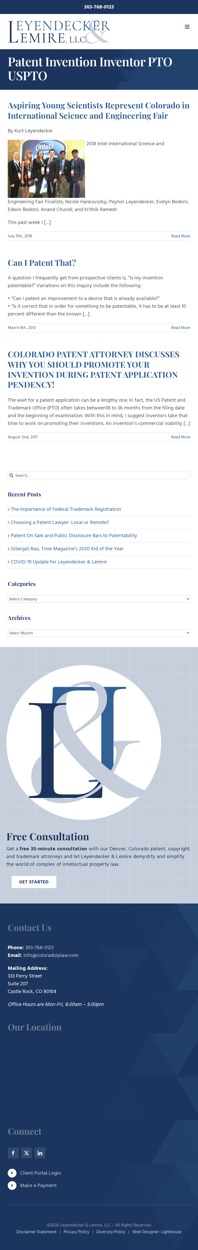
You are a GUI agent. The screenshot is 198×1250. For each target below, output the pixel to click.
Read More (180, 236)
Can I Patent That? (42, 262)
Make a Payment (38, 1185)
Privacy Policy (76, 1232)
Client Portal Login (40, 1173)
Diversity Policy (110, 1232)
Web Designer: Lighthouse (157, 1232)
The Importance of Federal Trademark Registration (66, 509)
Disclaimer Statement (36, 1232)
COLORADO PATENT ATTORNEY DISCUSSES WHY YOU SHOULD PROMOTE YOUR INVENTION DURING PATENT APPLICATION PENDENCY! (93, 369)
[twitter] (26, 1153)
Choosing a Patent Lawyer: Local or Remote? (60, 522)
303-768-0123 (99, 7)
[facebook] (13, 1153)
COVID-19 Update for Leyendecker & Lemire (59, 562)
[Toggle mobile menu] (187, 26)
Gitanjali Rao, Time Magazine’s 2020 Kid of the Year (67, 549)
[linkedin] (40, 1153)
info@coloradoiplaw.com (50, 955)
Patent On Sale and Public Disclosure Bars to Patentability (74, 535)
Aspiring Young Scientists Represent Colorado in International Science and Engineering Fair (98, 110)
